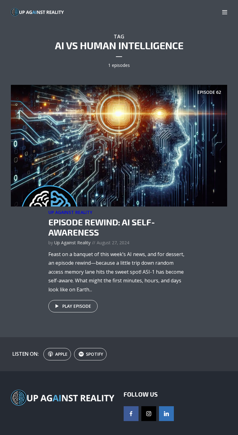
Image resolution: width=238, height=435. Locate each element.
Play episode (76, 306)
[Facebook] (131, 413)
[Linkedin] (166, 413)
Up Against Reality (70, 212)
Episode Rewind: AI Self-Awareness (101, 227)
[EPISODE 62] (119, 145)
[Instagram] (148, 413)
